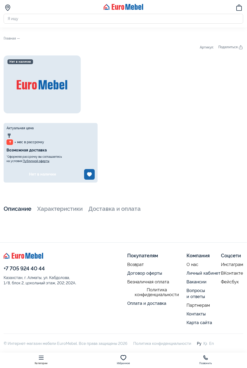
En (211, 343)
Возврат (135, 264)
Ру (199, 343)
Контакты (196, 313)
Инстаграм (232, 264)
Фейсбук (230, 281)
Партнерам (198, 305)
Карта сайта (199, 322)
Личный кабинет (203, 273)
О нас (192, 264)
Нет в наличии (42, 174)
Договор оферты (144, 273)
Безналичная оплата (148, 281)
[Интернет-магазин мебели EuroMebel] (123, 8)
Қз (205, 343)
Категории (41, 363)
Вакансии (197, 281)
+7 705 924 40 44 (24, 268)
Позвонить (205, 363)
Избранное (123, 363)
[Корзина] (239, 8)
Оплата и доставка (146, 303)
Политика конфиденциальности (157, 292)
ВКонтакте (232, 273)
